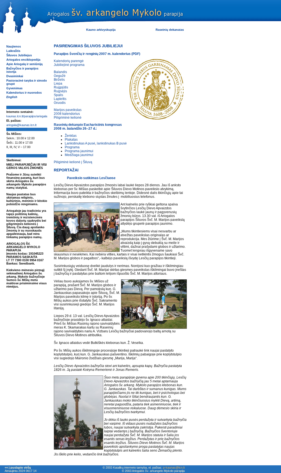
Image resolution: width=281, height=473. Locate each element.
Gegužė (60, 76)
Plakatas (71, 139)
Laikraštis (13, 50)
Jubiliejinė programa (69, 65)
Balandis (60, 72)
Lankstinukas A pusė (80, 143)
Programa (72, 147)
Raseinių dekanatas (170, 29)
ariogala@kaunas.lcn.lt (21, 125)
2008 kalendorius (67, 114)
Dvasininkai (14, 76)
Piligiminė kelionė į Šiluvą (73, 162)
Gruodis (60, 103)
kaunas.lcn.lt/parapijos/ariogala (26, 116)
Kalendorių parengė (69, 61)
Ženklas (71, 136)
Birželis (59, 80)
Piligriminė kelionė (68, 117)
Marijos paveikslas (68, 110)
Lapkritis (60, 99)
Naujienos (13, 46)
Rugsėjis (60, 91)
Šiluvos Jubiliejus (19, 55)
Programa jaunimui (79, 151)
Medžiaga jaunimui (79, 155)
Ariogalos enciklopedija (23, 59)
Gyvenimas (14, 88)
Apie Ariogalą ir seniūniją (24, 64)
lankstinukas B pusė (112, 143)
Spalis (58, 95)
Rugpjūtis (61, 87)
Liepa (58, 83)
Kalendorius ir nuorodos (24, 92)
